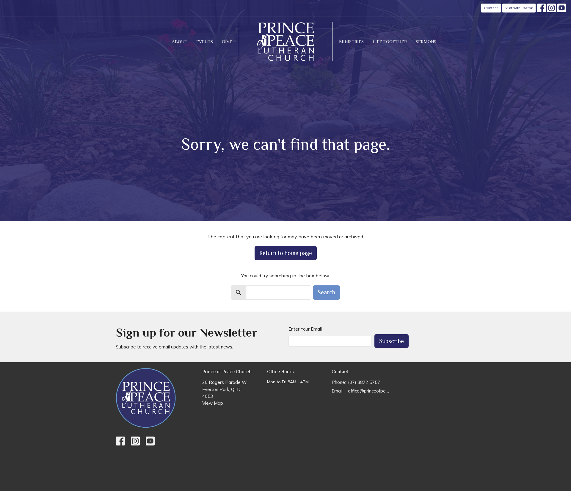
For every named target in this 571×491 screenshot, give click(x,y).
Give (227, 41)
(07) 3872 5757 (364, 382)
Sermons (426, 41)
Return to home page (285, 253)
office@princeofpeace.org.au (369, 391)
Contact (491, 8)
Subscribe (391, 341)
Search (326, 292)
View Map (212, 403)
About (179, 41)
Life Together (390, 41)
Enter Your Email (305, 329)
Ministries (351, 41)
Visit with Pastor (519, 8)
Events (204, 41)
